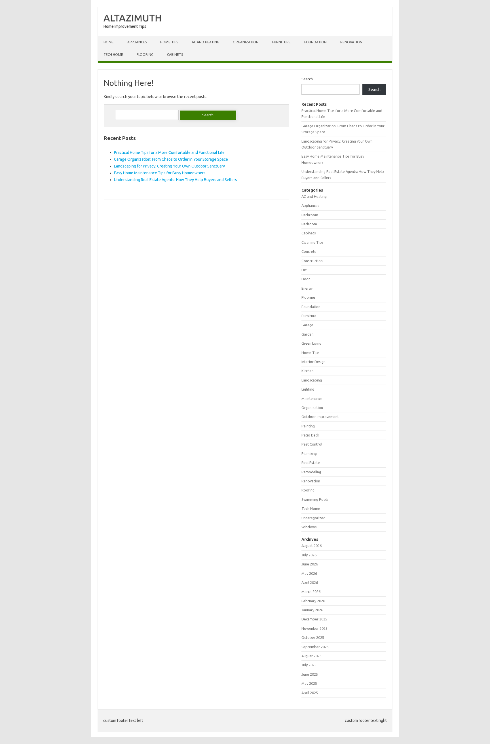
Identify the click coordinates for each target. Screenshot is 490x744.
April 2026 (309, 582)
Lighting (307, 389)
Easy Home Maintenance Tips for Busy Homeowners (160, 173)
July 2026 (308, 555)
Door (305, 279)
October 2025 (312, 637)
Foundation (315, 42)
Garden (307, 334)
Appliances (137, 42)
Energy (306, 288)
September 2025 (315, 647)
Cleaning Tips (312, 242)
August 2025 (311, 656)
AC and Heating (205, 42)
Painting (308, 426)
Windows (309, 527)
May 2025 (309, 683)
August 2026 (311, 546)
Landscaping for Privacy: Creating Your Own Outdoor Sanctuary (169, 166)
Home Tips (169, 42)
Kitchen (307, 371)
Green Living (311, 343)
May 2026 (309, 573)
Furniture (281, 42)
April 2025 (309, 693)
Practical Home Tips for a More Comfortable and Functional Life (169, 152)
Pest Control (311, 444)
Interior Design (313, 362)
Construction (312, 261)
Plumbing (309, 453)
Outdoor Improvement (320, 417)
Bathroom (309, 215)
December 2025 (314, 619)
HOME (109, 42)
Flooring (145, 54)
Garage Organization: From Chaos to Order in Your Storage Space (171, 159)
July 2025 (308, 665)
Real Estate (310, 463)
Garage (307, 325)
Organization (246, 42)
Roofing (307, 490)
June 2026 (309, 564)
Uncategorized (313, 518)
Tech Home (113, 54)
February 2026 (313, 601)
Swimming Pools (314, 499)
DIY (304, 270)
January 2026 (312, 610)
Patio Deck (310, 435)
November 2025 (314, 628)
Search (307, 79)
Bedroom (309, 224)
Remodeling (311, 472)
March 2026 (310, 591)
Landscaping (311, 380)
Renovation (351, 42)
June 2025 (309, 674)
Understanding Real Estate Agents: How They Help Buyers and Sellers (175, 179)
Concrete (308, 251)
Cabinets (175, 54)
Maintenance (311, 398)
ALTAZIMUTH (133, 17)
